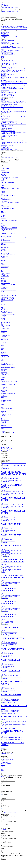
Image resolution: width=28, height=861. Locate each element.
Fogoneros (13, 85)
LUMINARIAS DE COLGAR (8, 92)
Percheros (14, 104)
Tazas (5, 116)
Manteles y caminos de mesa (8, 124)
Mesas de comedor (5, 107)
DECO (16, 26)
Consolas (3, 83)
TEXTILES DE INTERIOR (8, 131)
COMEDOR (4, 105)
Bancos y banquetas (17, 83)
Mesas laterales (19, 81)
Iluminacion (12, 27)
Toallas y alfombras (20, 70)
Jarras (11, 116)
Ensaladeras (21, 116)
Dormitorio (3, 146)
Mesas (7, 83)
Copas (2, 121)
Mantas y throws (17, 132)
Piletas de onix (4, 256)
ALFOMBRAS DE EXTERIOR (9, 63)
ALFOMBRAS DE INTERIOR (9, 60)
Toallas (7, 90)
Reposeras (24, 83)
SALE (25, 29)
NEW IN (12, 26)
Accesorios (12, 54)
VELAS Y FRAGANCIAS (7, 53)
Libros (2, 52)
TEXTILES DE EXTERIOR (8, 87)
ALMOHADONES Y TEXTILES (9, 29)
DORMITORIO (5, 109)
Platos (2, 116)
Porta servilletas (11, 125)
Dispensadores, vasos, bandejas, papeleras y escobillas (14, 237)
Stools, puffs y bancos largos (19, 102)
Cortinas (24, 132)
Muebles (17, 27)
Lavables (5, 61)
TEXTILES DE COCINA (7, 122)
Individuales (18, 124)
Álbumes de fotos (8, 52)
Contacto (3, 431)
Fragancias (6, 54)
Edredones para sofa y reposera (8, 290)
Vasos (16, 71)
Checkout (3, 836)
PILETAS (3, 76)
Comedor (3, 143)
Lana (2, 61)
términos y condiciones (10, 812)
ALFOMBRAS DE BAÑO (7, 64)
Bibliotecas (3, 104)
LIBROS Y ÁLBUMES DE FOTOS (10, 50)
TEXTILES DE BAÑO (7, 136)
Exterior (7, 27)
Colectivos (3, 4)
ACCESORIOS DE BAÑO (8, 67)
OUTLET (20, 29)
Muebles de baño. (5, 74)
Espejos (7, 42)
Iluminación (8, 85)
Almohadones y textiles (12, 149)
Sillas (10, 83)
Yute (9, 61)
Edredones (10, 88)
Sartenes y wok (4, 118)
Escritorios (9, 104)
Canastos (7, 44)
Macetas (3, 85)
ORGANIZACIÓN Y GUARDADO (10, 43)
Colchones (3, 112)
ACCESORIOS (5, 35)
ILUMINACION (5, 32)
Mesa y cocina (23, 27)
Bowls (8, 116)
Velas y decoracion (21, 85)
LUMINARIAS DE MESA (7, 94)
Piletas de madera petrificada (17, 77)
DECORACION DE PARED (8, 40)
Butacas (6, 81)
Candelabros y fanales (15, 47)
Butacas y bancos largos (9, 140)
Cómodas (9, 111)
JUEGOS (3, 56)
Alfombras (21, 26)
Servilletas (23, 124)
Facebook (8, 776)
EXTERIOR (4, 37)
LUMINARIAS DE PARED (8, 95)
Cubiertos (3, 128)
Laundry (12, 74)
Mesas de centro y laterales (7, 410)
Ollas (25, 116)
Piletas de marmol (5, 77)
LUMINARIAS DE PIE (7, 97)
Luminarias (3, 149)
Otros (11, 44)
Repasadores (4, 125)
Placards (8, 112)
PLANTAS (3, 57)
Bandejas (3, 44)
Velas (2, 54)
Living (2, 139)
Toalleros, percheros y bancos (8, 71)
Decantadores (13, 121)
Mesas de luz (4, 111)
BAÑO (3, 27)
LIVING (3, 100)
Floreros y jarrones (5, 47)
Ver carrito (3, 829)
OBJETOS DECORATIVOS (8, 46)
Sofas (2, 81)
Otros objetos (4, 201)
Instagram (3, 776)
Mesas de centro (12, 81)
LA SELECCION (5, 26)
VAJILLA (3, 115)
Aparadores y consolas (6, 102)
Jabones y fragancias (6, 68)
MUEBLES (4, 33)
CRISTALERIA (5, 119)
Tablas (7, 128)
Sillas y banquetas (8, 145)
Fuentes (15, 116)
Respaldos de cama (22, 111)
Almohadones (4, 88)
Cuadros (3, 42)
